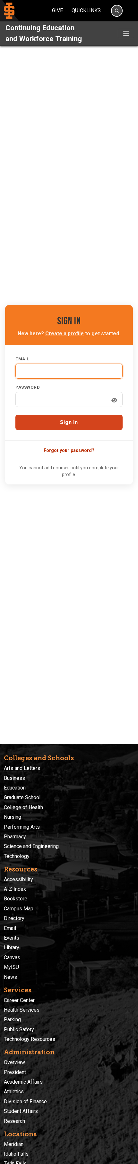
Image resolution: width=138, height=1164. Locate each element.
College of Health (23, 807)
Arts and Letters (22, 768)
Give (57, 10)
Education (15, 788)
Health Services (21, 1010)
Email (22, 358)
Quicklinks (86, 10)
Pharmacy (15, 837)
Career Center (19, 1000)
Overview (14, 1062)
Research (14, 1121)
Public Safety (19, 1029)
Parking (12, 1019)
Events (11, 938)
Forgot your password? (69, 450)
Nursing (12, 817)
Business (14, 778)
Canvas (12, 957)
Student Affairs (21, 1111)
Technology (17, 856)
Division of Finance (25, 1101)
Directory (14, 918)
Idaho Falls (16, 1154)
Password (27, 387)
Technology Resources (29, 1039)
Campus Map (18, 909)
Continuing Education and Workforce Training (43, 33)
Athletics (14, 1091)
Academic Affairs (23, 1082)
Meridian (13, 1144)
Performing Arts (22, 827)
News (10, 977)
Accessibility (18, 879)
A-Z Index (15, 889)
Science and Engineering (31, 846)
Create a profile (64, 333)
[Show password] (114, 400)
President (15, 1072)
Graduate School (22, 797)
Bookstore (15, 899)
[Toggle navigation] (126, 33)
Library (11, 947)
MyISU (11, 967)
